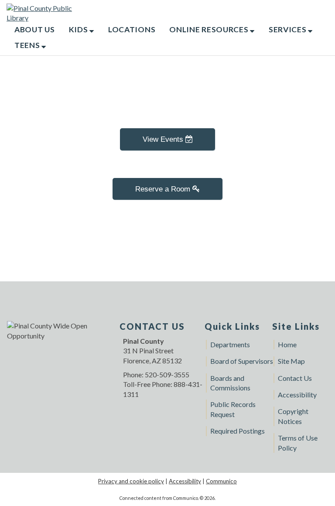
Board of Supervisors (241, 361)
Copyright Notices (293, 416)
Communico (221, 481)
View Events (164, 139)
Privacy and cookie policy (131, 481)
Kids (79, 29)
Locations (131, 29)
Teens (27, 45)
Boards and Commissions (230, 383)
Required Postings (237, 431)
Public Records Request (233, 409)
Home (287, 344)
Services (288, 29)
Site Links (296, 326)
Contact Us (295, 378)
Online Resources (209, 29)
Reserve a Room (163, 189)
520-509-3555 (167, 374)
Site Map (291, 361)
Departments (230, 344)
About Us (34, 29)
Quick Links (232, 326)
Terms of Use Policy (298, 442)
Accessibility (297, 394)
